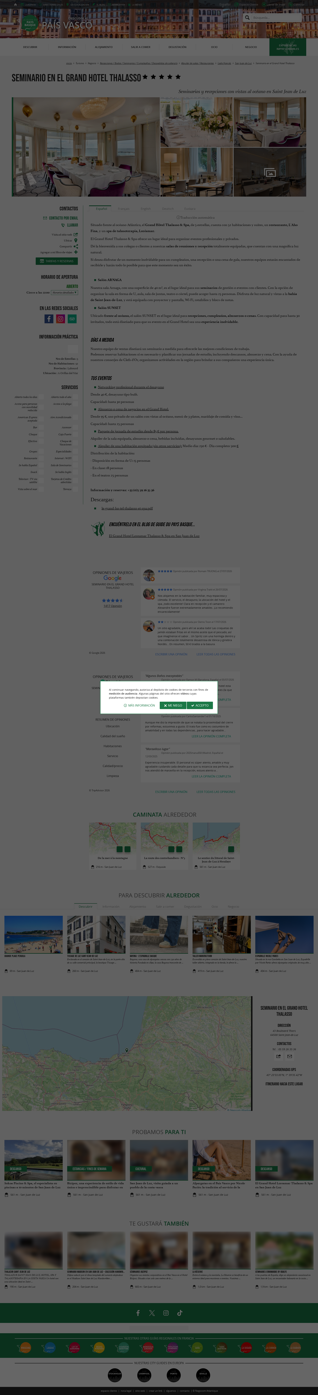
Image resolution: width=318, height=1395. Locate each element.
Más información (141, 705)
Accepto (202, 705)
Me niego (175, 705)
